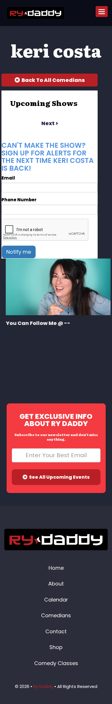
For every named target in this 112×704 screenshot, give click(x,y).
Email (8, 178)
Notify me (18, 251)
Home (56, 567)
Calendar (56, 599)
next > (49, 123)
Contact (56, 631)
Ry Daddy (43, 686)
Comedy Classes (56, 663)
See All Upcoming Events (58, 477)
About (56, 583)
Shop (56, 647)
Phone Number (18, 200)
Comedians (56, 615)
